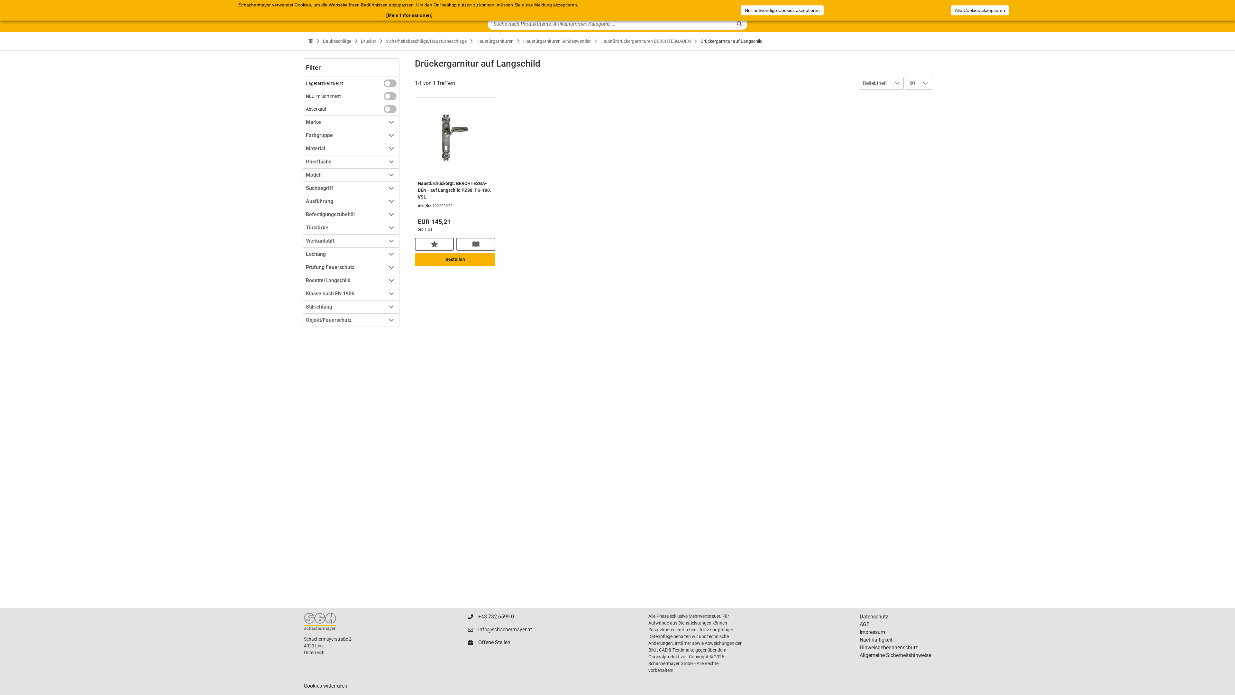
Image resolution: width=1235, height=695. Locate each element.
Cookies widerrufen (325, 686)
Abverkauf (316, 109)
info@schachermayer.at (505, 629)
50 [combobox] (912, 83)
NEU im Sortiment (323, 96)
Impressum (872, 632)
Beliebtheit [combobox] (875, 83)
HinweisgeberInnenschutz (889, 647)
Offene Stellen (494, 642)
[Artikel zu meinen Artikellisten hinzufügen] (434, 244)
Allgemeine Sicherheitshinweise (895, 655)
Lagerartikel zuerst (324, 83)
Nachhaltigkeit (876, 640)
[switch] (390, 83)
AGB (865, 624)
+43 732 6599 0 (496, 617)
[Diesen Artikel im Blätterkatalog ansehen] (475, 244)
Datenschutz (874, 617)
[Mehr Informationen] (409, 15)
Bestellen (455, 259)
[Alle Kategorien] (310, 41)
